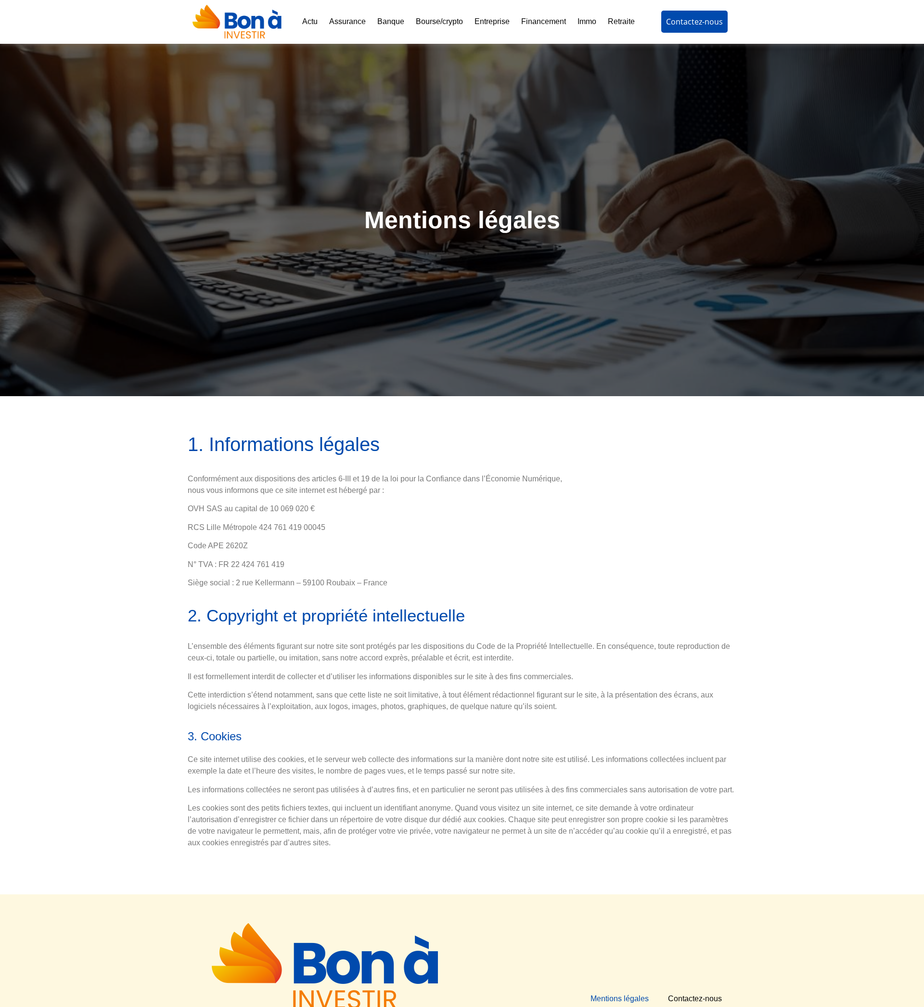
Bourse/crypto (439, 21)
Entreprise (492, 21)
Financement (543, 21)
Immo (587, 21)
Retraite (621, 21)
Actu (310, 21)
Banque (390, 21)
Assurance (347, 21)
